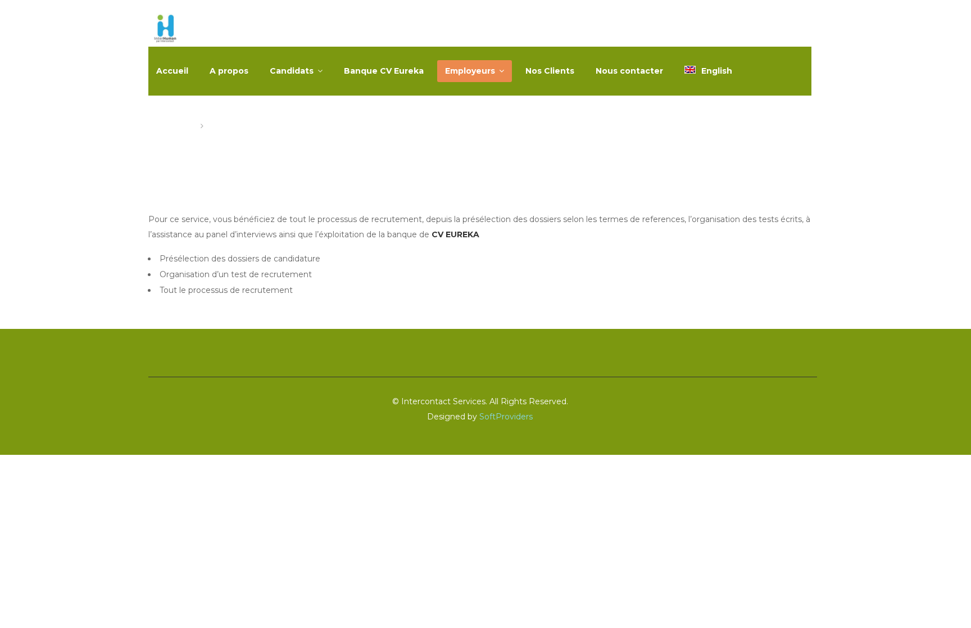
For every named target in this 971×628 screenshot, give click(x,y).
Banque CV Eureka (384, 71)
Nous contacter (629, 71)
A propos (229, 71)
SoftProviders (506, 417)
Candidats (292, 71)
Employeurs (470, 71)
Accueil (172, 71)
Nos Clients (549, 71)
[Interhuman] (165, 30)
